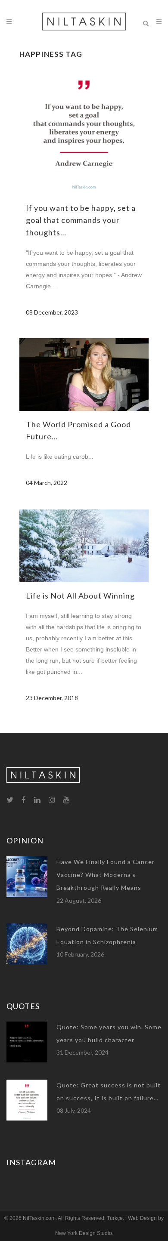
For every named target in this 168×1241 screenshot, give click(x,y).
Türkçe (115, 1218)
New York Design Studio (83, 1233)
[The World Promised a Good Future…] (84, 374)
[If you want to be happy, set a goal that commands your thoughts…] (84, 129)
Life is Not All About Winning (80, 595)
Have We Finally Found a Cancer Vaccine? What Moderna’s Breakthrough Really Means (105, 875)
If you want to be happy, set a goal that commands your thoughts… (81, 220)
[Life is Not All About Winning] (84, 545)
